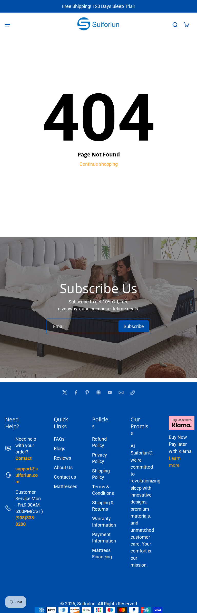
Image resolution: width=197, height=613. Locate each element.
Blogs (59, 448)
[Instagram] (98, 392)
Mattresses (65, 486)
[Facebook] (76, 392)
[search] (175, 24)
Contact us (65, 477)
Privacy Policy (99, 458)
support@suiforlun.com (26, 475)
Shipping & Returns (103, 506)
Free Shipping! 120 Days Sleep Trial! (98, 6)
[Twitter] (64, 392)
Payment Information (103, 537)
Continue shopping (99, 164)
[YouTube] (109, 392)
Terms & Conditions (103, 490)
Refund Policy (99, 442)
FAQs (59, 439)
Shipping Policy (101, 474)
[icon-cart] (186, 24)
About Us (63, 467)
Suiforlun (86, 603)
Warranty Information (103, 522)
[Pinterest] (87, 392)
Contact (23, 458)
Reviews (62, 458)
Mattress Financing (102, 553)
